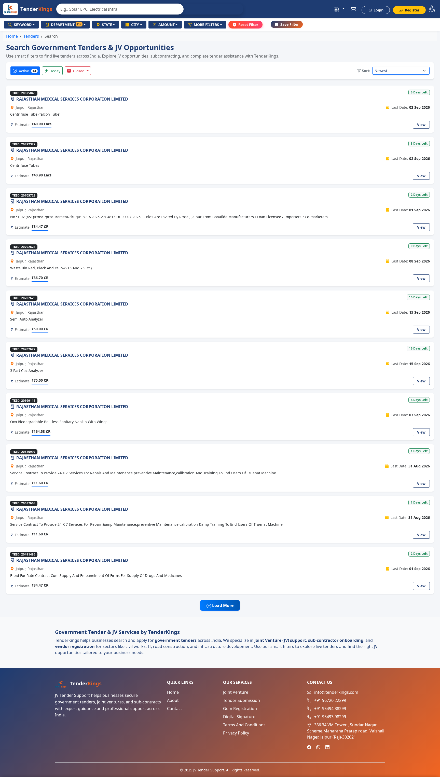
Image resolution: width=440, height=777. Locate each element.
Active (27, 70)
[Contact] (354, 9)
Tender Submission (241, 700)
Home (12, 36)
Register (411, 10)
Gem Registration (240, 708)
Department (66, 24)
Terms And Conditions (244, 725)
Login (378, 10)
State (107, 24)
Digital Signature (239, 716)
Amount (166, 24)
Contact (174, 708)
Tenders (31, 36)
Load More (222, 605)
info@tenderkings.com (336, 692)
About (173, 700)
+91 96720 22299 (330, 700)
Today (54, 70)
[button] (340, 9)
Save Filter (289, 24)
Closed (79, 70)
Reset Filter (248, 24)
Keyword (23, 24)
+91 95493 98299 (330, 716)
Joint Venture (235, 692)
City (135, 24)
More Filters (206, 24)
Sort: (366, 70)
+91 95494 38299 (330, 708)
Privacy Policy (236, 733)
